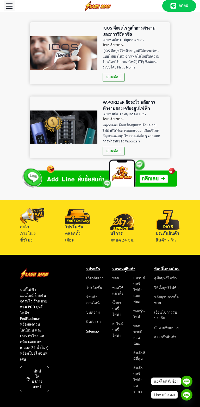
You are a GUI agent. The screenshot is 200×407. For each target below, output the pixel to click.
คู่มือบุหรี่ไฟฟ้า (165, 278)
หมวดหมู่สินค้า (123, 268)
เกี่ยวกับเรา (95, 278)
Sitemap (92, 331)
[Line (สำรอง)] (186, 395)
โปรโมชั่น (94, 287)
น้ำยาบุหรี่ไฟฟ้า (116, 308)
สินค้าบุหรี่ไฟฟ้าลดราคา (138, 380)
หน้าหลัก (93, 268)
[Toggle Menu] (9, 6)
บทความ (93, 312)
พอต (115, 278)
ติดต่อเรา (93, 321)
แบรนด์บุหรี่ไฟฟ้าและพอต (139, 290)
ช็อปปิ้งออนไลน (166, 268)
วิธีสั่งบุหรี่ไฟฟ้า (166, 287)
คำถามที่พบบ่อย (166, 327)
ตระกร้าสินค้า (165, 337)
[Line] (186, 381)
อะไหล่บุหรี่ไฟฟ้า (117, 330)
